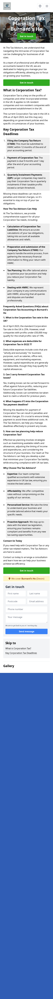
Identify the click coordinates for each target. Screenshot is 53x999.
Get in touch (26, 36)
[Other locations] (40, 6)
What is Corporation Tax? (18, 648)
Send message (26, 631)
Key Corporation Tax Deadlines (21, 653)
